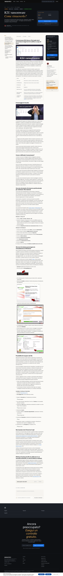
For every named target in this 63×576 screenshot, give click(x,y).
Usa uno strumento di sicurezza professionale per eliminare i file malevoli (9, 47)
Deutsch (24, 510)
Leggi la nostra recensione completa (51, 58)
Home (5, 7)
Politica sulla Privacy (44, 561)
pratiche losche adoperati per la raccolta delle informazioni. (27, 435)
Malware (17, 1)
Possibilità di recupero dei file (8, 55)
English (5, 510)
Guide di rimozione (10, 7)
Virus (23, 558)
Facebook (5, 565)
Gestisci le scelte (55, 574)
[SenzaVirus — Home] (8, 1)
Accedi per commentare (38, 497)
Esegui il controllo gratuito (38, 545)
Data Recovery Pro (24, 392)
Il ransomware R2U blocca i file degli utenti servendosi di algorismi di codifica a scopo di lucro (9, 38)
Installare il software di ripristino (9, 57)
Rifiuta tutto (48, 574)
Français (42, 510)
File (24, 1)
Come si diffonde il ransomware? (8, 43)
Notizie (14, 1)
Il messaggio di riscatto (8, 41)
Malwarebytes (38, 207)
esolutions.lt (9, 563)
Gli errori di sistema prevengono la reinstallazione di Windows (8, 51)
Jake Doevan (8, 25)
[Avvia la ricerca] (42, 1)
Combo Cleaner (31, 207)
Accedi (57, 1)
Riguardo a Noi (43, 558)
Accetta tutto (41, 574)
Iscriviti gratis (52, 87)
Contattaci (42, 566)
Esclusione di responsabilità (45, 563)
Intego (33, 259)
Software (21, 1)
